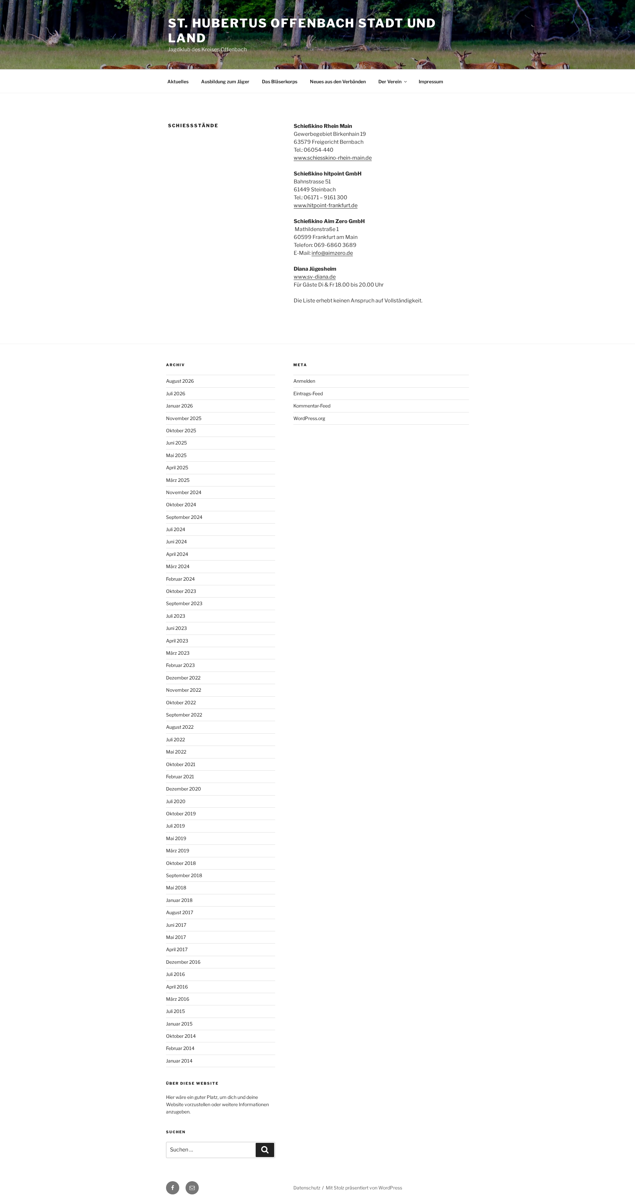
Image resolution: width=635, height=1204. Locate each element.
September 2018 (184, 875)
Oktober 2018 (181, 863)
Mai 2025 (176, 455)
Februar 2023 (180, 665)
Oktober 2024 (181, 504)
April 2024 (177, 554)
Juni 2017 (176, 925)
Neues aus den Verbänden (338, 81)
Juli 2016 (175, 974)
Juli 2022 (175, 739)
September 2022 (184, 715)
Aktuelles (178, 81)
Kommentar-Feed (311, 405)
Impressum (431, 81)
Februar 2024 (180, 579)
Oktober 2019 (181, 813)
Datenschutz (306, 1187)
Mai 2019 (176, 838)
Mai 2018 (176, 887)
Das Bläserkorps (279, 81)
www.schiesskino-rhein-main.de (333, 158)
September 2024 (184, 517)
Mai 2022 (176, 752)
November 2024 (183, 492)
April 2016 (177, 987)
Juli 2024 (175, 529)
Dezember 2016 (183, 962)
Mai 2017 (176, 937)
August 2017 (179, 912)
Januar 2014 (179, 1061)
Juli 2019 (175, 826)
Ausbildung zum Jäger (225, 81)
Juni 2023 (176, 628)
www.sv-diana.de (315, 277)
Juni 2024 (176, 541)
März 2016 (177, 999)
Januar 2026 (179, 405)
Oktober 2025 (181, 430)
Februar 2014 (180, 1048)
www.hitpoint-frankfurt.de (326, 205)
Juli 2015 (175, 1011)
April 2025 (177, 467)
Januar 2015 (179, 1024)
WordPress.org (309, 418)
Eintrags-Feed (308, 393)
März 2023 (178, 653)
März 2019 (177, 850)
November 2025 (183, 418)
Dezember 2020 (183, 789)
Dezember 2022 (183, 677)
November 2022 (183, 690)
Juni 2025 (176, 443)
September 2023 (184, 603)
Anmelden (304, 381)
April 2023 (177, 640)
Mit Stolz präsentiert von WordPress (364, 1187)
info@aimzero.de (332, 253)
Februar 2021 (180, 776)
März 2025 (178, 480)
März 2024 (178, 566)
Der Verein (390, 81)
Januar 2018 (179, 900)
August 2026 (180, 381)
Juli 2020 (176, 801)
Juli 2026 (175, 393)
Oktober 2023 (181, 591)
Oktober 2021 (180, 764)
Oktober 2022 (181, 702)
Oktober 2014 (181, 1036)
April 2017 (177, 949)
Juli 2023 (175, 616)
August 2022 (179, 727)
